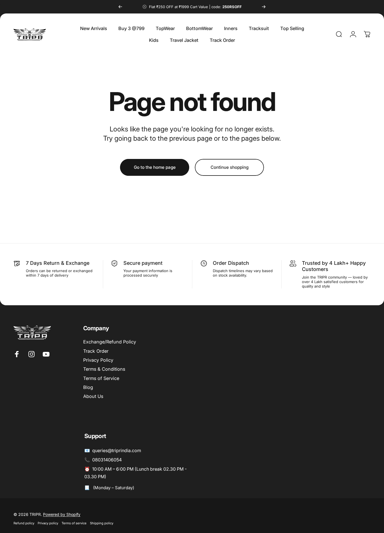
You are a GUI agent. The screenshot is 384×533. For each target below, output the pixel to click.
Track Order (96, 351)
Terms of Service (101, 378)
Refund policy (23, 523)
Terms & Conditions (104, 369)
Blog (88, 387)
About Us (93, 396)
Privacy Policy (98, 360)
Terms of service (74, 523)
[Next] (263, 6)
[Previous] (120, 6)
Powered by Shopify (61, 514)
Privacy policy (48, 523)
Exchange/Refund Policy (109, 342)
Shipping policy (101, 523)
